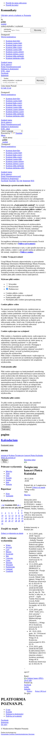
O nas (8, 710)
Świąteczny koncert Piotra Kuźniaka (29, 455)
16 (22, 516)
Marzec (8, 552)
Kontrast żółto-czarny (14, 47)
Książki (9, 478)
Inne (7, 482)
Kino (8, 494)
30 (22, 521)
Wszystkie (13, 284)
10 (2, 516)
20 (12, 518)
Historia (9, 484)
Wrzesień (9, 565)
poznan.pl (4, 455)
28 (16, 521)
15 (19, 516)
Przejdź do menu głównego (16, 3)
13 (12, 516)
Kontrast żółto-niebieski (15, 56)
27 (12, 521)
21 (16, 518)
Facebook (4, 73)
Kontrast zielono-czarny (15, 54)
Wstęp (8, 545)
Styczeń (9, 547)
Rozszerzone (13, 287)
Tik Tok (19, 181)
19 (9, 518)
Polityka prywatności (14, 716)
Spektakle (9, 496)
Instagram (4, 75)
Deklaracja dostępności (14, 714)
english (3, 24)
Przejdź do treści (12, 5)
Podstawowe (13, 289)
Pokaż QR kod (40, 691)
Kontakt (9, 712)
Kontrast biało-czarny (14, 45)
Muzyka (9, 471)
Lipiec (8, 560)
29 (19, 521)
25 (6, 521)
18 (6, 518)
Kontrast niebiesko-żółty (15, 58)
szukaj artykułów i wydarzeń (12, 80)
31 (2, 524)
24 (2, 521)
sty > (19, 505)
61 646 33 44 (6, 88)
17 (2, 518)
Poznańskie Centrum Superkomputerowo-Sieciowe (17, 734)
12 (9, 516)
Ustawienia (6, 427)
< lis (2, 505)
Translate (18, 133)
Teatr (8, 474)
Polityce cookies (26, 252)
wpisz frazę (9, 30)
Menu (3, 135)
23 (22, 518)
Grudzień (9, 571)
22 (19, 518)
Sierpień (9, 563)
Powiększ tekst (29, 460)
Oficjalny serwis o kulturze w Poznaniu (16, 15)
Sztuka (8, 480)
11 (6, 516)
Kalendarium (9, 440)
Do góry (27, 693)
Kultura (12, 455)
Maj (7, 556)
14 (16, 516)
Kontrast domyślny (13, 41)
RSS (32, 181)
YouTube (12, 181)
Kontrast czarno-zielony (15, 52)
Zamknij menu (6, 62)
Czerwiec (9, 558)
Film (7, 476)
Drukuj (29, 691)
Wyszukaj (37, 30)
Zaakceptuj (6, 429)
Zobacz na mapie (38, 487)
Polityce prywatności (26, 244)
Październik (10, 567)
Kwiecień (9, 554)
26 (9, 521)
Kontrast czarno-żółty (14, 50)
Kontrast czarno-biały (14, 43)
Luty (7, 550)
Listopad (9, 569)
